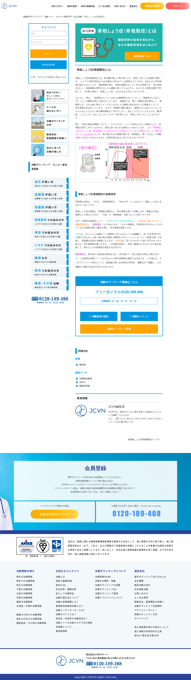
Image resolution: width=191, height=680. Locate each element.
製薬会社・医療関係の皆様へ (149, 601)
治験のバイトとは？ (66, 614)
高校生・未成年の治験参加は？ (72, 618)
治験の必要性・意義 (105, 580)
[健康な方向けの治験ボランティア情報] (50, 259)
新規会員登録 (152, 6)
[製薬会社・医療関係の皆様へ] (50, 136)
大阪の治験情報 (24, 593)
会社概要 (139, 580)
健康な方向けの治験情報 (29, 614)
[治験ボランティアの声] (50, 123)
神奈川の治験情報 (25, 580)
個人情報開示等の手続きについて (151, 627)
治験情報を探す (25, 571)
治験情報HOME (103, 576)
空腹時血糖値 (85, 378)
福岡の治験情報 (24, 601)
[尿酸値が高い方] (50, 208)
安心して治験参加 (65, 593)
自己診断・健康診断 (66, 589)
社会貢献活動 (141, 589)
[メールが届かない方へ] (50, 109)
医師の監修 (72, 6)
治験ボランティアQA (106, 589)
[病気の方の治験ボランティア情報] (50, 272)
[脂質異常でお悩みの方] (50, 221)
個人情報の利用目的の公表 (148, 631)
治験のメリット (140, 316)
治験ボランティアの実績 (107, 584)
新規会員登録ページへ (54, 514)
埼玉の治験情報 (24, 584)
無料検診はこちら (142, 56)
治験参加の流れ (100, 316)
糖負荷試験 (84, 386)
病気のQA (61, 584)
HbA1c (82, 382)
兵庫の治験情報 (24, 597)
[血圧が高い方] (50, 183)
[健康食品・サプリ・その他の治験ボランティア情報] (50, 284)
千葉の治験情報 (24, 589)
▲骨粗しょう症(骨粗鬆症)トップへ (144, 439)
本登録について (64, 626)
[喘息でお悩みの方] (50, 234)
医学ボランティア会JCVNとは (150, 576)
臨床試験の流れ (142, 584)
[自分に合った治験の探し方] (50, 150)
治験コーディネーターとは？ (71, 610)
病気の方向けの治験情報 (29, 618)
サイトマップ (141, 618)
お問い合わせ (120, 6)
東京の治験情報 (24, 576)
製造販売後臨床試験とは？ (69, 605)
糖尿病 (82, 364)
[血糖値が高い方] (50, 196)
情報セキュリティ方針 (145, 614)
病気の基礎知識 (87, 6)
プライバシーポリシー (145, 610)
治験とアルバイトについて (109, 597)
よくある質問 (104, 6)
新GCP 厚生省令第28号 (146, 635)
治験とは (60, 576)
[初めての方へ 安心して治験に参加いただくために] (50, 96)
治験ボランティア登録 (119, 329)
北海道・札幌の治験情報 (29, 605)
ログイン (177, 6)
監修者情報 (61, 630)
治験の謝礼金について (67, 597)
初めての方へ (57, 6)
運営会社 (133, 6)
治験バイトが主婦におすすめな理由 (74, 622)
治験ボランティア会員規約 (148, 605)
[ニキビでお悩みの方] (50, 246)
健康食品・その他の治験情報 (31, 622)
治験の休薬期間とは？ (67, 601)
